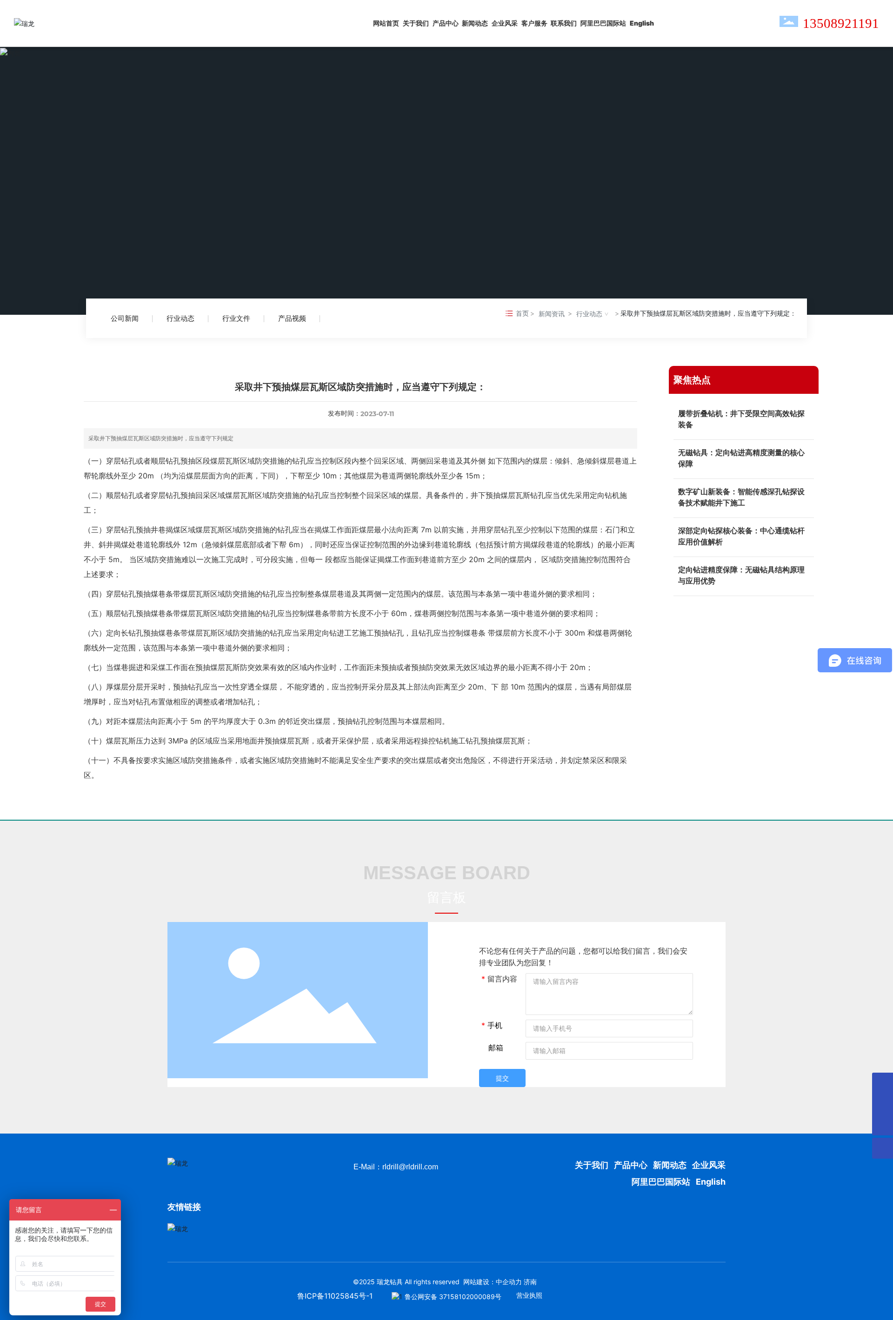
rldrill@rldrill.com (410, 1167)
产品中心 (630, 1165)
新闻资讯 (552, 314)
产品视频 (292, 318)
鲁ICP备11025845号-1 (335, 1295)
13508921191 (841, 23)
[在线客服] (882, 1083)
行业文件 (236, 318)
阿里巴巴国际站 (661, 1182)
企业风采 (709, 1165)
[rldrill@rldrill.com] (882, 1104)
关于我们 (592, 1165)
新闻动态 (669, 1165)
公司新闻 (125, 318)
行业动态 (180, 318)
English (711, 1182)
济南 (530, 1282)
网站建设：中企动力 (492, 1282)
